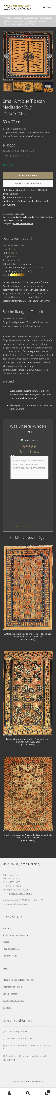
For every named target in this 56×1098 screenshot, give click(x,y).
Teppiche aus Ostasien (13, 220)
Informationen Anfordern (28, 183)
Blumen (13, 256)
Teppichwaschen (11, 948)
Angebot (7, 1007)
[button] (10, 526)
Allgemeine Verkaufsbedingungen (18, 979)
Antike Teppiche (31, 17)
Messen (6, 941)
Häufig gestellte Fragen (13, 1000)
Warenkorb (43, 1091)
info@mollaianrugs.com (20, 893)
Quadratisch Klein (35, 267)
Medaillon (12, 252)
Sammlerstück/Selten (23, 223)
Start (9, 17)
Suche (28, 1093)
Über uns (7, 927)
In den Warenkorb (28, 175)
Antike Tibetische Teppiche (25, 21)
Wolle (20, 260)
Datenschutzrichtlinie (12, 986)
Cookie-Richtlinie (11, 993)
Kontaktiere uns (10, 955)
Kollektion (18, 17)
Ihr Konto (9, 1093)
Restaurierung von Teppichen (16, 934)
